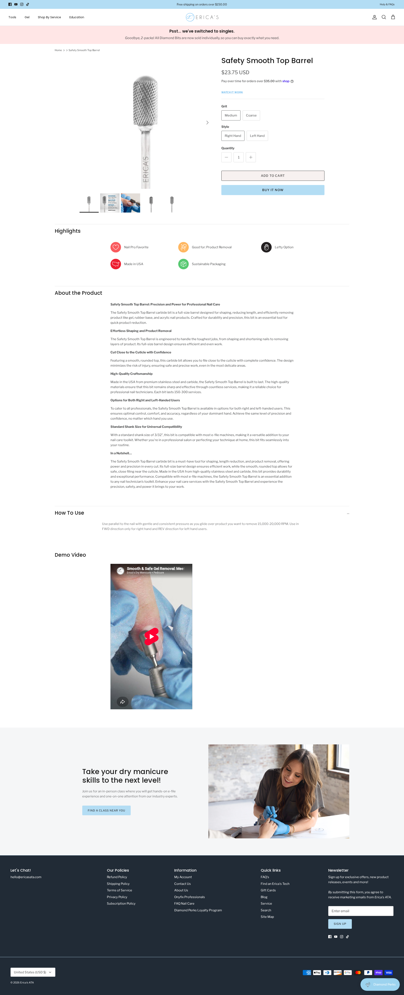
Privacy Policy (117, 897)
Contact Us (182, 884)
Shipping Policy (118, 884)
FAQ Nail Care (184, 903)
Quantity (227, 148)
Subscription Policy (121, 903)
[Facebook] (10, 4)
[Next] (207, 122)
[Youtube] (15, 4)
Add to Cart (273, 176)
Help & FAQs (387, 4)
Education (76, 17)
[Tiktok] (27, 4)
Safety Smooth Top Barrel (84, 50)
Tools (12, 17)
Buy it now (273, 190)
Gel (27, 17)
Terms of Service (119, 890)
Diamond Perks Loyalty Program (198, 910)
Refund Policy (117, 877)
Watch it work (232, 92)
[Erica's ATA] (202, 17)
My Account (183, 877)
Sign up (340, 923)
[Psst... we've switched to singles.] (202, 35)
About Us (181, 890)
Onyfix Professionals (189, 897)
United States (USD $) (30, 972)
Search (266, 910)
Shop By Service (49, 17)
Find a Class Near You (106, 810)
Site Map (267, 917)
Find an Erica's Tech (275, 884)
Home (58, 50)
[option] (146, 122)
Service (266, 903)
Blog (264, 897)
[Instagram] (21, 4)
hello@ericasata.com (26, 877)
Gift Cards (268, 890)
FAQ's (265, 877)
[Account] (373, 17)
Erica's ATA (27, 982)
